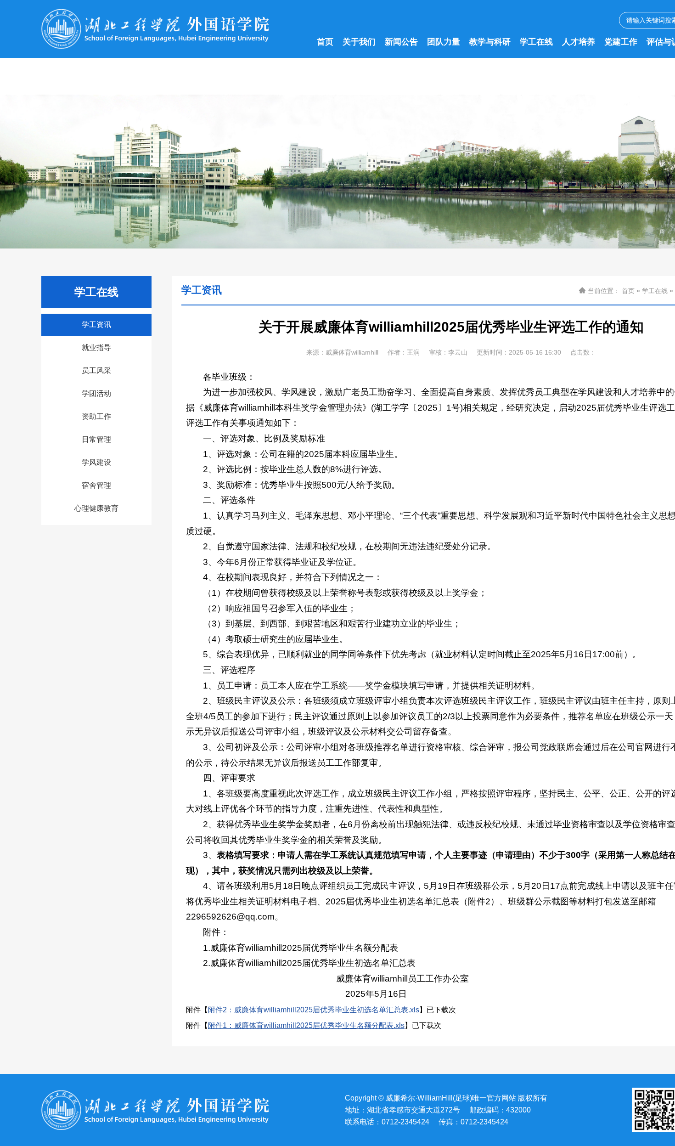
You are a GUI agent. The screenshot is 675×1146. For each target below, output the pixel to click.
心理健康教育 (96, 508)
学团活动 (96, 393)
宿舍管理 (96, 485)
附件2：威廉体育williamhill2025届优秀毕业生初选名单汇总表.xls (313, 1010)
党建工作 (620, 42)
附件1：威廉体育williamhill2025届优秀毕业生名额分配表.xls (306, 1025)
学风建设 (96, 462)
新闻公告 (401, 42)
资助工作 (96, 416)
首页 (325, 42)
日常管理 (96, 439)
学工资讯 (96, 324)
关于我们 (359, 42)
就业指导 (96, 347)
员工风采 (96, 370)
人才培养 (578, 42)
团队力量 (443, 42)
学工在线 (536, 42)
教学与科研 (490, 42)
